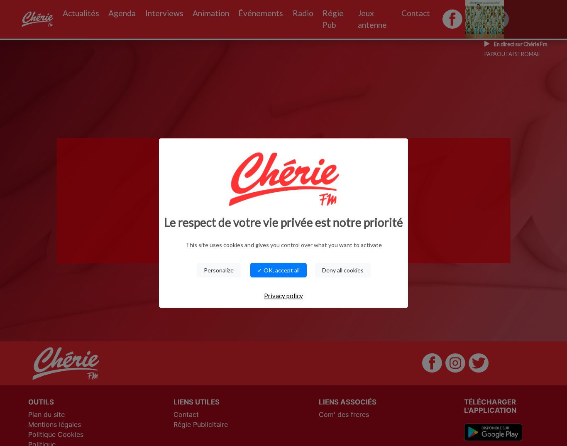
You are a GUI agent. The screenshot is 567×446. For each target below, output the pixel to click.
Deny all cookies (343, 270)
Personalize (219, 270)
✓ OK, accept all (278, 270)
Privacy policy (283, 295)
